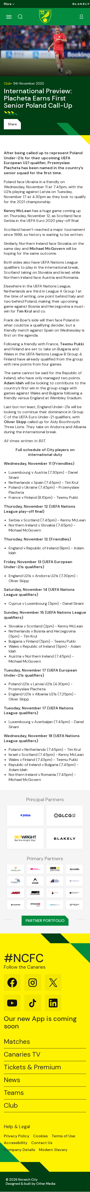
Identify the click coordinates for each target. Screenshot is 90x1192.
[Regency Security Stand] (74, 892)
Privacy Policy (16, 1136)
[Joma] (25, 815)
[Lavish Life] (55, 869)
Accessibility (15, 1142)
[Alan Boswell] (55, 881)
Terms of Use (63, 1136)
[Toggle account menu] (81, 16)
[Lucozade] (35, 881)
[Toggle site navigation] (8, 16)
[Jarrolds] (74, 869)
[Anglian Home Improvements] (15, 881)
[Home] (45, 16)
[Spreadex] (35, 904)
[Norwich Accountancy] (35, 869)
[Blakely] (81, 4)
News (12, 1080)
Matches (17, 1042)
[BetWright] (25, 838)
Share (12, 124)
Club (11, 1105)
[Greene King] (15, 869)
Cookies (40, 1136)
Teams (14, 1093)
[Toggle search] (26, 16)
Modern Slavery (53, 1149)
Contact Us (41, 1142)
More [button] (8, 4)
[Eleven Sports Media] (15, 904)
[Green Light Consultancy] (65, 815)
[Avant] (15, 892)
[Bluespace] (55, 892)
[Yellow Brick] (74, 904)
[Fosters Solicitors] (55, 904)
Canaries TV (22, 1054)
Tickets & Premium (32, 1067)
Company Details (19, 1149)
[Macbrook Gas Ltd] (74, 881)
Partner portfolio (45, 920)
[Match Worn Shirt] (35, 892)
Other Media (45, 1184)
